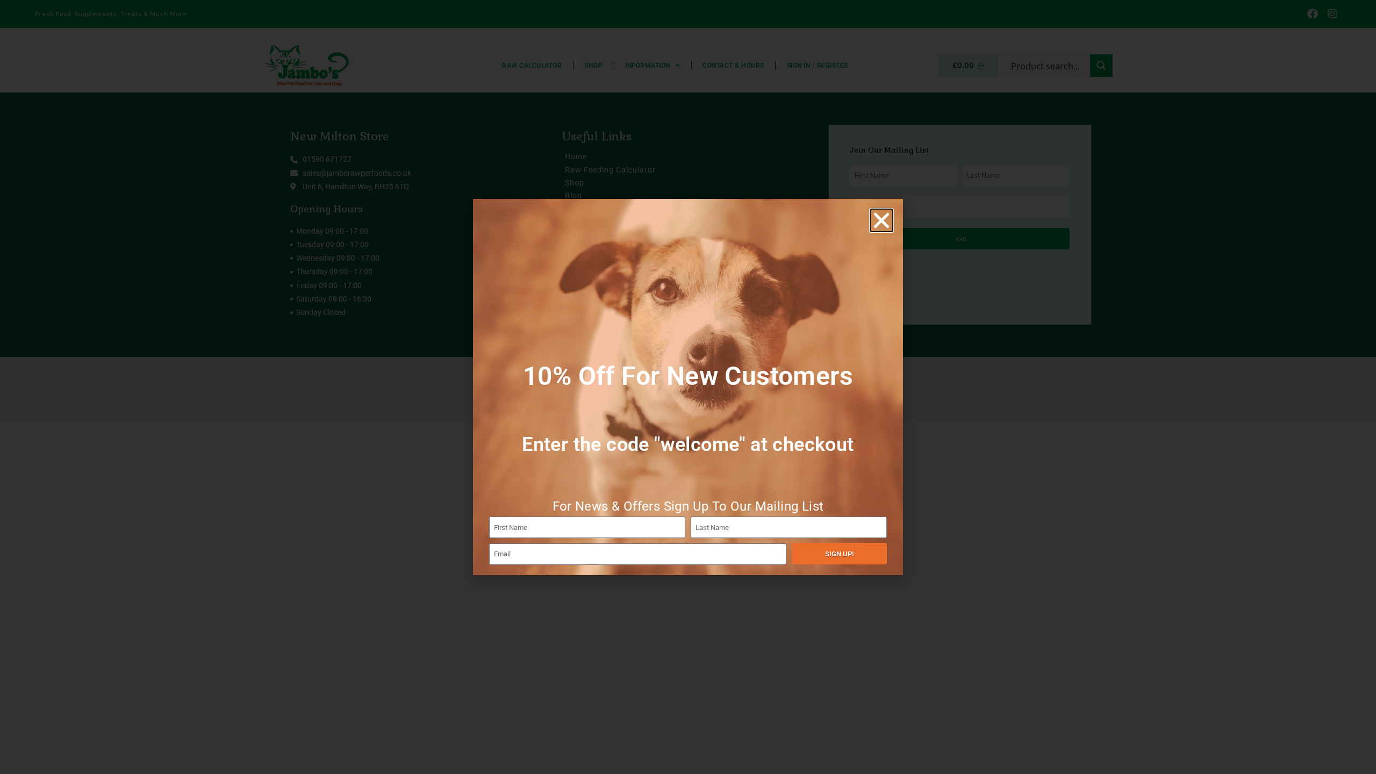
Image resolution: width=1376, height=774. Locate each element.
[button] (881, 220)
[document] (688, 387)
